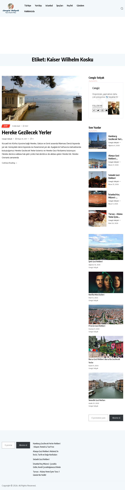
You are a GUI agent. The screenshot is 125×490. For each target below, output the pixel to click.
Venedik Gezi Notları (97, 400)
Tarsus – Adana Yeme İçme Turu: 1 (115, 215)
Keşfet (70, 6)
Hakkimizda (29, 11)
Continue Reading (8, 163)
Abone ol (116, 418)
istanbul (49, 6)
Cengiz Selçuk (7, 139)
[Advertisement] (62, 35)
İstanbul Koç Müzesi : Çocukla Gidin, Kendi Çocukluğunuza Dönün (47, 465)
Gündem (80, 6)
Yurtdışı (38, 6)
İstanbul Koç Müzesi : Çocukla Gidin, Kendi (114, 196)
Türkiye (27, 6)
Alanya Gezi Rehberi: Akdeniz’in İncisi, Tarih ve (115, 157)
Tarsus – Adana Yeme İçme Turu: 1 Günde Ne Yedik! (46, 473)
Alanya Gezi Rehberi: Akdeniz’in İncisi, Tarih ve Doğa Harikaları (45, 453)
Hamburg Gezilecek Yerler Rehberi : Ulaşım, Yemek (115, 138)
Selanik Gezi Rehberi (114, 176)
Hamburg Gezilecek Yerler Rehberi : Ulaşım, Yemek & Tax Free (46, 445)
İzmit (6, 126)
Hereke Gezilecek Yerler (27, 132)
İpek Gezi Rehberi (96, 261)
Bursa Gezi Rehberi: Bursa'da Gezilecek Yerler (104, 361)
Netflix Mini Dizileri (96, 294)
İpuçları (60, 6)
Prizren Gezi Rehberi (97, 326)
